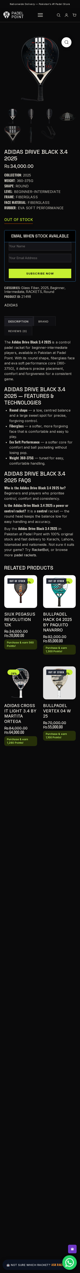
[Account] (66, 15)
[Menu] (40, 15)
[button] (66, 42)
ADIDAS (11, 305)
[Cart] (74, 15)
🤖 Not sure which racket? (38, 1265)
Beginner (57, 288)
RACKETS (34, 292)
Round (49, 292)
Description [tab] (18, 321)
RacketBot (40, 550)
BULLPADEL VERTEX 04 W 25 (57, 711)
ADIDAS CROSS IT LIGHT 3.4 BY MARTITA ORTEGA (20, 713)
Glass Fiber (30, 288)
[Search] (58, 15)
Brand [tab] (43, 321)
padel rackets (25, 555)
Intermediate (14, 292)
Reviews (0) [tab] (17, 331)
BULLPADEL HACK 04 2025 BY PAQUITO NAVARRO (57, 622)
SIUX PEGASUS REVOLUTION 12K (19, 619)
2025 (45, 288)
